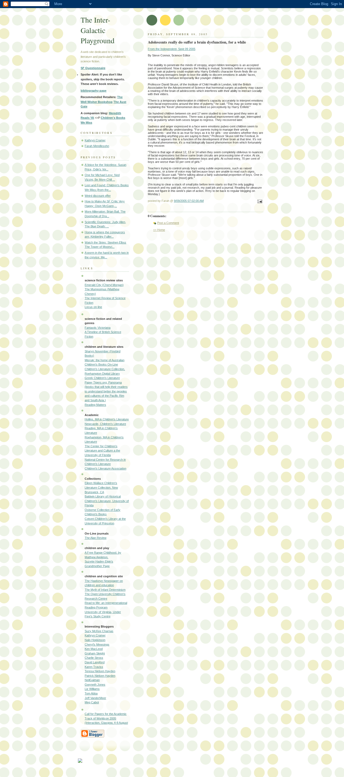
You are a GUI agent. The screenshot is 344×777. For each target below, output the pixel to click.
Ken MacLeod (94, 648)
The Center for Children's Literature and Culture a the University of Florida (102, 451)
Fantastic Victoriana (97, 327)
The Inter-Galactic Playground (97, 30)
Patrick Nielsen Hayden (100, 675)
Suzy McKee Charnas (99, 631)
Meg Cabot (92, 702)
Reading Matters (95, 404)
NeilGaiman (92, 680)
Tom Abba (91, 693)
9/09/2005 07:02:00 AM (189, 200)
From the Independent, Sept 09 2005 (171, 49)
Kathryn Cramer (95, 140)
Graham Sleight (95, 653)
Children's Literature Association (105, 468)
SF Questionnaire (93, 68)
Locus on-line (93, 307)
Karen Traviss (94, 666)
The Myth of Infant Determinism (105, 589)
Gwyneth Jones (95, 684)
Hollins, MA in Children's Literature (107, 419)
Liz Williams (92, 688)
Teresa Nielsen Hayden (100, 671)
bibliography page (93, 90)
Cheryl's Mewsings (97, 644)
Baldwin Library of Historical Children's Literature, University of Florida (107, 501)
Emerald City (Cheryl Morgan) (104, 285)
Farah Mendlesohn (97, 146)
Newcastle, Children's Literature (105, 423)
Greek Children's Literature (102, 377)
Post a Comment (168, 222)
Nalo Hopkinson (95, 640)
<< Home (159, 229)
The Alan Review (95, 537)
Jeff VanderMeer (95, 698)
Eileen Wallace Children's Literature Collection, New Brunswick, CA (101, 487)
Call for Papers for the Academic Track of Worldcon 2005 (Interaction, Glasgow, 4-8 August (106, 718)
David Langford (95, 662)
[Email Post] (259, 201)
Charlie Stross (94, 657)
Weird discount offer (98, 195)
